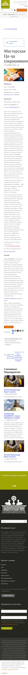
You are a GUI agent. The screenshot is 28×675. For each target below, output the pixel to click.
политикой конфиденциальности (9, 624)
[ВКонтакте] (13, 331)
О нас (2, 567)
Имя (2, 608)
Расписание (4, 573)
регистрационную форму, (13, 246)
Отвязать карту (8, 595)
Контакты (3, 564)
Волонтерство (4, 583)
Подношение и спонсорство (8, 581)
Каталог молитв (5, 575)
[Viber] (20, 331)
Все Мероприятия (11, 29)
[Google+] (25, 6)
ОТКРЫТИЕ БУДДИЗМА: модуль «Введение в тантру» (12, 416)
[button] (9, 251)
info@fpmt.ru (23, 4)
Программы (4, 570)
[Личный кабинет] (15, 10)
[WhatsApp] (23, 331)
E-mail (3, 614)
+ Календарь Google (11, 32)
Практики (16, 94)
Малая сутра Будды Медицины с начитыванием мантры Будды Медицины (18, 356)
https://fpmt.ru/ (14, 107)
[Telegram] (13, 333)
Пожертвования (22, 10)
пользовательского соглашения (9, 622)
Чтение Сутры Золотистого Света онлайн (10, 356)
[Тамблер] (13, 486)
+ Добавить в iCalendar (12, 35)
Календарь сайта (8, 94)
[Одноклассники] (15, 331)
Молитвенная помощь (6, 578)
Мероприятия (11, 14)
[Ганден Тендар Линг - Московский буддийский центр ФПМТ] (5, 4)
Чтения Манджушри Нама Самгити (12, 391)
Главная (5, 14)
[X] (18, 331)
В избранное (8, 326)
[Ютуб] (26, 6)
